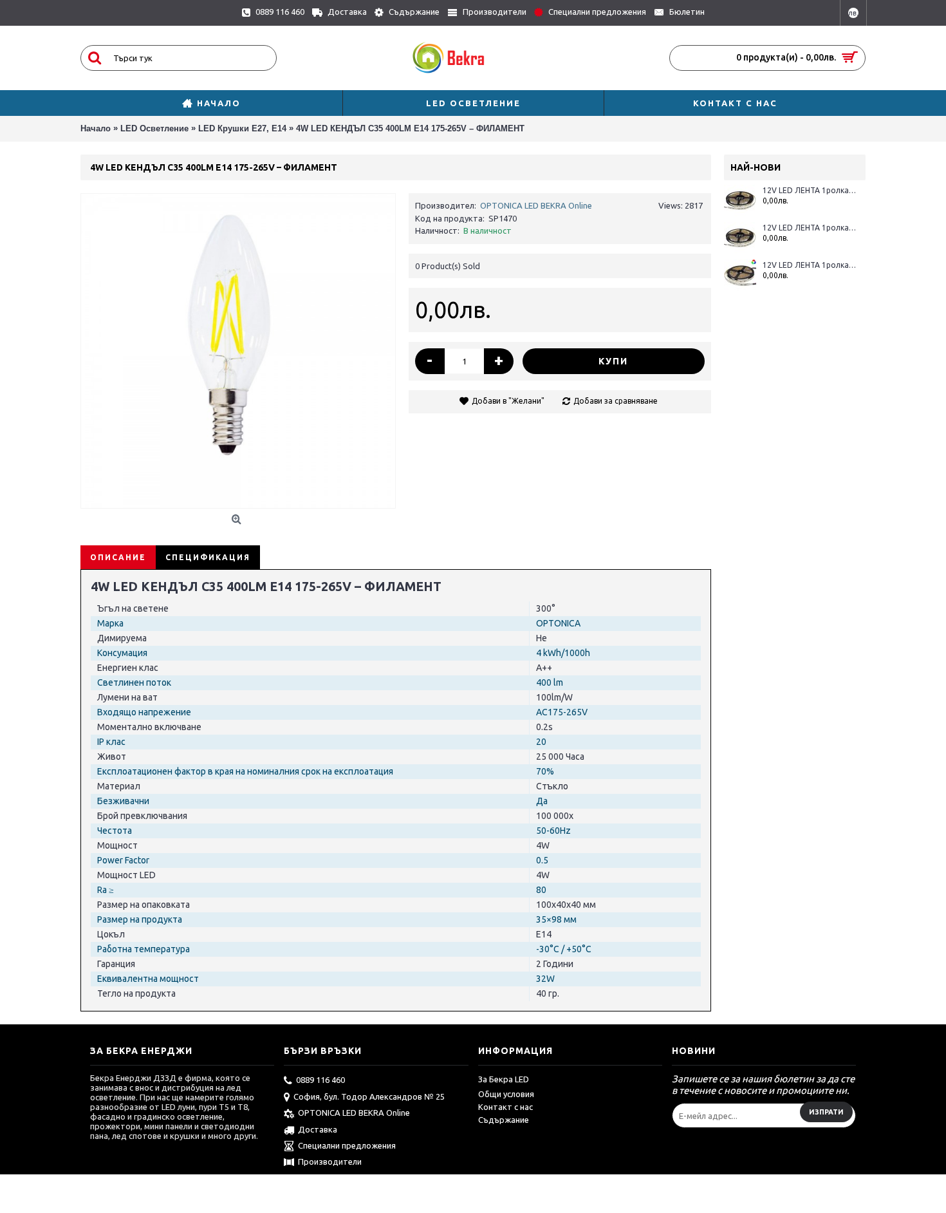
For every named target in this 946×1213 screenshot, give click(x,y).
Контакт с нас (505, 1106)
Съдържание (503, 1119)
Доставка (317, 1129)
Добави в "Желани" (508, 401)
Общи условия (506, 1093)
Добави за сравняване (615, 401)
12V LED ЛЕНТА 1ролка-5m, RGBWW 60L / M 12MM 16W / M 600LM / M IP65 (809, 190)
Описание (118, 557)
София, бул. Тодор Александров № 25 (369, 1096)
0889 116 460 (320, 1079)
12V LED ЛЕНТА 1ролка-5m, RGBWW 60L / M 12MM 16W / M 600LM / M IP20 (809, 265)
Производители (330, 1161)
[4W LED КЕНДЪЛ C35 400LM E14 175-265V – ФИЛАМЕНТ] (238, 351)
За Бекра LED (503, 1079)
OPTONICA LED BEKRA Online (536, 205)
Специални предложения (347, 1145)
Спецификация (207, 557)
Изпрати (826, 1112)
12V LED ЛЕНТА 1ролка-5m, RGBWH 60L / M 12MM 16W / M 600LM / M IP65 (809, 227)
